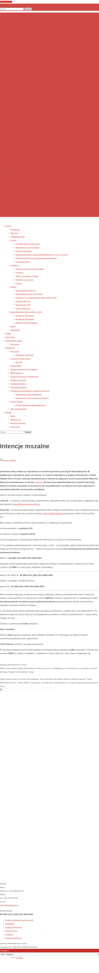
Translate (19, 958)
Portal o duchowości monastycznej (19, 920)
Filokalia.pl (9, 934)
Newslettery (10, 924)
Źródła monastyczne (13, 927)
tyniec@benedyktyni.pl (9, 905)
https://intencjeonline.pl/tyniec (26, 504)
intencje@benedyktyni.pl (53, 513)
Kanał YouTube (11, 931)
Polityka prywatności (13, 938)
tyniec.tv (38, 482)
